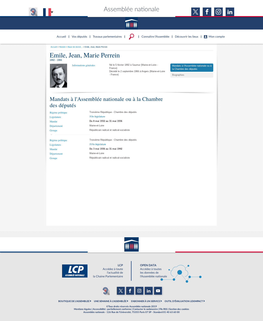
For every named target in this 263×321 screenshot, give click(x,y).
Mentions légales (82, 309)
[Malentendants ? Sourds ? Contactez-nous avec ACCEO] (33, 12)
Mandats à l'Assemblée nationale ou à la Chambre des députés (191, 67)
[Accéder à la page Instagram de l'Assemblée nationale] (218, 12)
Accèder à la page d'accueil (60, 34)
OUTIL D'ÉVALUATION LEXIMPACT (184, 301)
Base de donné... (75, 47)
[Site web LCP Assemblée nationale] (95, 271)
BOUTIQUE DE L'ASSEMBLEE (73, 301)
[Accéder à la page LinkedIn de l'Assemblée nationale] (230, 12)
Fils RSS (163, 309)
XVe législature (97, 116)
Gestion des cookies (179, 309)
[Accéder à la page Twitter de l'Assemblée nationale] (195, 12)
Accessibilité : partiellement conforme (112, 309)
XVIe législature (97, 144)
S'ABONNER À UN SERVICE (145, 301)
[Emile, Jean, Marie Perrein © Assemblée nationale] (58, 75)
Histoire (62, 47)
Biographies (178, 75)
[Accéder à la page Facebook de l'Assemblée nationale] (207, 12)
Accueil (54, 47)
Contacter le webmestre (145, 309)
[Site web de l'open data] (167, 271)
